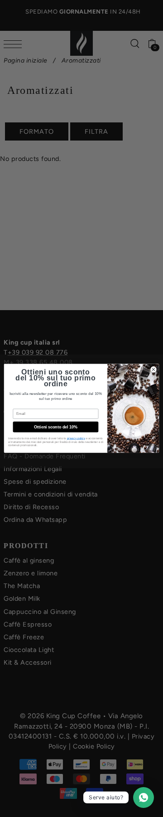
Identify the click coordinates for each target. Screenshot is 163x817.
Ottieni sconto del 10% (55, 427)
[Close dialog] (153, 369)
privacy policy (76, 438)
